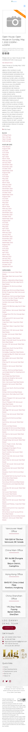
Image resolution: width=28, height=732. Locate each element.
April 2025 (5, 180)
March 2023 (6, 230)
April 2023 (5, 228)
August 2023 (6, 220)
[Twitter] (7, 682)
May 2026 (5, 154)
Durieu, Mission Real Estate (11, 338)
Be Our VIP (7, 673)
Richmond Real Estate (9, 426)
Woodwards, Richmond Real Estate (13, 516)
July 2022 (5, 246)
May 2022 (5, 250)
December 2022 (7, 236)
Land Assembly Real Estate (11, 376)
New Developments (10, 669)
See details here (7, 62)
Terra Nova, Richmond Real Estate (13, 482)
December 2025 (7, 164)
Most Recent (6, 146)
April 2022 (5, 252)
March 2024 (6, 206)
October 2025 (6, 168)
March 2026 (6, 158)
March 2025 (6, 182)
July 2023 (5, 222)
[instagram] (10, 682)
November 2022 (7, 238)
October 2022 (6, 240)
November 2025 (7, 166)
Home (6, 667)
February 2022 (6, 256)
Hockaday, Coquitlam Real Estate (13, 352)
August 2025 (6, 172)
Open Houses (6, 139)
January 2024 (6, 210)
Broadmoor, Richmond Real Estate (13, 296)
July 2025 (5, 174)
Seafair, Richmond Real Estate (12, 438)
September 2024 (7, 194)
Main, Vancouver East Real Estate (13, 382)
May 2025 (5, 178)
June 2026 (5, 152)
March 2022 (6, 254)
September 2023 (7, 218)
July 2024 (5, 198)
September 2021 (7, 266)
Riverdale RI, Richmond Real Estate (13, 428)
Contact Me (9, 628)
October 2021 (6, 264)
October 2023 (6, 216)
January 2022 (6, 258)
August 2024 (6, 196)
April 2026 (5, 156)
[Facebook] (4, 682)
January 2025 (6, 186)
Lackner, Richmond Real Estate (12, 370)
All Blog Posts (6, 135)
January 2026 (6, 162)
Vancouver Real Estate (9, 492)
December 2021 (7, 260)
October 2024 (6, 192)
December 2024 (7, 188)
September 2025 (7, 170)
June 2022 (5, 248)
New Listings (6, 137)
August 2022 (6, 244)
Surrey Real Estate (8, 480)
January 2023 (6, 234)
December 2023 (7, 212)
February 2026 (6, 160)
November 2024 (7, 190)
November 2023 (7, 214)
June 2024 (5, 200)
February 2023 (6, 232)
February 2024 (7, 208)
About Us (7, 676)
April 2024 (5, 204)
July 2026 (5, 150)
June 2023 (5, 224)
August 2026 (6, 148)
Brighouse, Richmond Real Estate (13, 290)
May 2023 (5, 226)
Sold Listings (6, 141)
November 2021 (7, 262)
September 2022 (7, 242)
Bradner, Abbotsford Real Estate (12, 280)
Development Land (10, 671)
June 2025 (5, 176)
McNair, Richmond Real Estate (12, 392)
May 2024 (5, 202)
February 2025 (6, 184)
